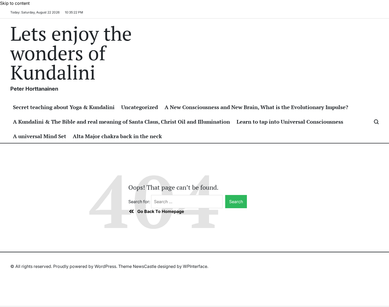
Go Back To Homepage (160, 211)
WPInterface (195, 266)
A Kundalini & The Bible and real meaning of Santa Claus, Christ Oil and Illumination (121, 121)
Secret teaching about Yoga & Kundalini (64, 107)
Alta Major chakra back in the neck (117, 136)
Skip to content (15, 3)
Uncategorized (139, 107)
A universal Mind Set (39, 136)
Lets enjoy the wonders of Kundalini (71, 53)
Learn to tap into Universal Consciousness (290, 121)
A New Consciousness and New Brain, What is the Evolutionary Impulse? (256, 107)
